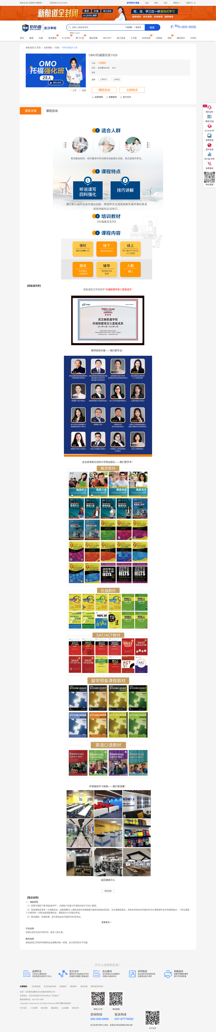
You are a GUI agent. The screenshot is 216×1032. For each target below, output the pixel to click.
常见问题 (83, 986)
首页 (22, 37)
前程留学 (63, 986)
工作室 (133, 37)
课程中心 (176, 3)
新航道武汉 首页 (33, 47)
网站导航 (44, 1008)
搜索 (152, 27)
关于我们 (23, 1008)
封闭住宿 (146, 37)
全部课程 (48, 47)
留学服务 (52, 37)
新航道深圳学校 (97, 986)
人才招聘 (33, 1008)
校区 (165, 3)
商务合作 (75, 1008)
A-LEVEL (66, 37)
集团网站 (54, 1008)
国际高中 (181, 37)
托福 (41, 37)
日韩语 (159, 37)
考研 (169, 37)
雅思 (31, 37)
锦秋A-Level (74, 33)
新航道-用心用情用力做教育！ (31, 3)
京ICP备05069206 (63, 1003)
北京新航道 (36, 986)
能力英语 (121, 37)
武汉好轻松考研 (50, 986)
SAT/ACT (107, 37)
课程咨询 (104, 90)
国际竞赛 (93, 37)
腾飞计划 (80, 37)
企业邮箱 (65, 1008)
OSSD (193, 37)
